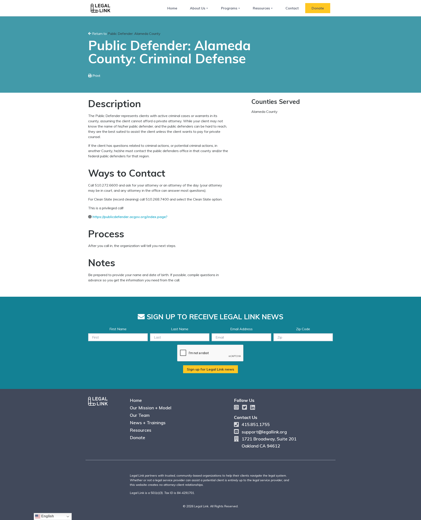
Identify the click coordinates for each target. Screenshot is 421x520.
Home (172, 8)
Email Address (241, 329)
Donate (318, 8)
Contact (292, 8)
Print (96, 75)
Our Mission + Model (150, 407)
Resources (261, 8)
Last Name (179, 329)
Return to (126, 33)
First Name (118, 329)
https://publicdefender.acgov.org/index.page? (130, 217)
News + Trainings (148, 422)
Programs (229, 8)
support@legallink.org (264, 432)
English (47, 516)
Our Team (140, 415)
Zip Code (303, 329)
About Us (197, 8)
